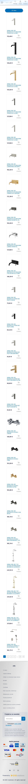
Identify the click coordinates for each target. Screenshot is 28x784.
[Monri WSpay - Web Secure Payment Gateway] (14, 764)
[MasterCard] (15, 750)
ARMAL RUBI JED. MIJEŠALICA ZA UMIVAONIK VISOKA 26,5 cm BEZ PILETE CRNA (14, 59)
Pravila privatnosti (7, 697)
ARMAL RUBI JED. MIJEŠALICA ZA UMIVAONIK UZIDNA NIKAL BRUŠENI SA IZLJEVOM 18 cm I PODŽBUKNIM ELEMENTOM (14, 165)
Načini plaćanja (6, 701)
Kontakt (5, 680)
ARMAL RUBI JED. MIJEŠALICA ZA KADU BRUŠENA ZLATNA (12, 486)
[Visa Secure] (11, 745)
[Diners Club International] (22, 745)
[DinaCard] (19, 755)
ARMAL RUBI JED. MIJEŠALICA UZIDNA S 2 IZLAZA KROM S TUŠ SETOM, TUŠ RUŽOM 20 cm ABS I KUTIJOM (13, 646)
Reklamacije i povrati (8, 694)
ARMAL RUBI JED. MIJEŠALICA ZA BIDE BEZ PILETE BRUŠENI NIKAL (13, 352)
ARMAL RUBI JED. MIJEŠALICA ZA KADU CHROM (12, 432)
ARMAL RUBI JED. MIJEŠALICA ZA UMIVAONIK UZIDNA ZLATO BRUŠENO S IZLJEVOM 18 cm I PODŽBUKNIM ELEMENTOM (14, 192)
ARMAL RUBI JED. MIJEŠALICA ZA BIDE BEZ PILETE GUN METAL (13, 406)
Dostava (5, 683)
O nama (5, 670)
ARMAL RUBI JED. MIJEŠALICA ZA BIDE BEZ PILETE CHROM (13, 299)
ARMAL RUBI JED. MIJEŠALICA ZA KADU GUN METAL (14, 512)
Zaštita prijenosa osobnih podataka (11, 704)
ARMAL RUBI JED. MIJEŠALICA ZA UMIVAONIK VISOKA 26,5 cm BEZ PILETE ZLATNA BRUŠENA (14, 85)
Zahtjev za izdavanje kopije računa (11, 677)
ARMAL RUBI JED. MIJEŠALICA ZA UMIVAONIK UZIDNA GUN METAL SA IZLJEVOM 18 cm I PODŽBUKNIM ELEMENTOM (14, 219)
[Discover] (8, 755)
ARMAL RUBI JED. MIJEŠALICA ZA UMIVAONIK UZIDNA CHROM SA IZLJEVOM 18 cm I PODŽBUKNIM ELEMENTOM (14, 245)
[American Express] (17, 745)
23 (20, 656)
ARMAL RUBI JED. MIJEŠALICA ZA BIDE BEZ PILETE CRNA (13, 325)
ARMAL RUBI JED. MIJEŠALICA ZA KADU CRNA (12, 459)
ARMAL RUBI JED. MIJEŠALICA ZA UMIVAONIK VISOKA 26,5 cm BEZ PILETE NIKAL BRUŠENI (14, 139)
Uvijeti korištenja (7, 673)
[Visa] (6, 750)
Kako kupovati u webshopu (9, 690)
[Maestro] (22, 750)
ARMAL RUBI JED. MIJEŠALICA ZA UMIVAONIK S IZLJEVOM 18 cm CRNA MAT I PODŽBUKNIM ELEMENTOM (14, 272)
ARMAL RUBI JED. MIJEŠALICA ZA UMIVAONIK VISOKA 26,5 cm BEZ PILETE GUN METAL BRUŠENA (14, 112)
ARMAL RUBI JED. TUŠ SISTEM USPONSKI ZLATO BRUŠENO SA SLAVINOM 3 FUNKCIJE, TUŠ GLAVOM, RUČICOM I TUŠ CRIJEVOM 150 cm (14, 592)
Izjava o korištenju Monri (9, 708)
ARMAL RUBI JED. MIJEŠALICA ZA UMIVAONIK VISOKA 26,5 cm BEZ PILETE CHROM (14, 32)
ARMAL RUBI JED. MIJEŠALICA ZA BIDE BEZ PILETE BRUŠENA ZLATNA (13, 379)
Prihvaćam (13, 724)
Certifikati (5, 687)
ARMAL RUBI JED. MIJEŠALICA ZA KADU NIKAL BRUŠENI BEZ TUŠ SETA (13, 539)
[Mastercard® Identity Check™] (5, 745)
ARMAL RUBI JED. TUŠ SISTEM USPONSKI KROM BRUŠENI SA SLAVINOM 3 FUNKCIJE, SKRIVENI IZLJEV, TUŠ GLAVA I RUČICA (13, 566)
